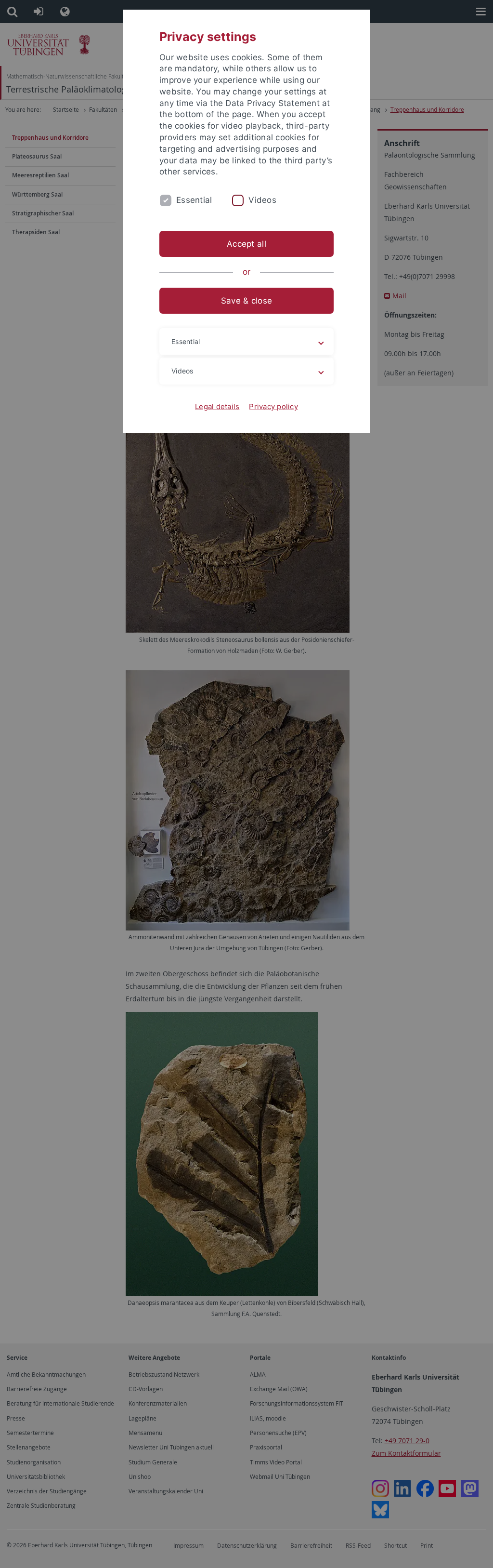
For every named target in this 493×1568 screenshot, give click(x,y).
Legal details (217, 406)
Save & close (246, 301)
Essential (194, 200)
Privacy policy (273, 406)
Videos (262, 200)
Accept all (246, 244)
